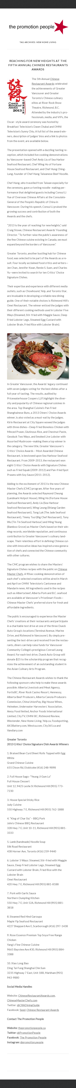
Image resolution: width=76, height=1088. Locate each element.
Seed (22, 1009)
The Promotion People (33, 1037)
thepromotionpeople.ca (32, 1027)
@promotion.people (31, 1042)
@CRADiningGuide (28, 1005)
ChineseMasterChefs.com (22, 1000)
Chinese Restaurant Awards (43, 1009)
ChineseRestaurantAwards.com (36, 995)
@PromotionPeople (28, 1032)
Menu (38, 11)
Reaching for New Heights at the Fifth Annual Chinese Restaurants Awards (38, 65)
